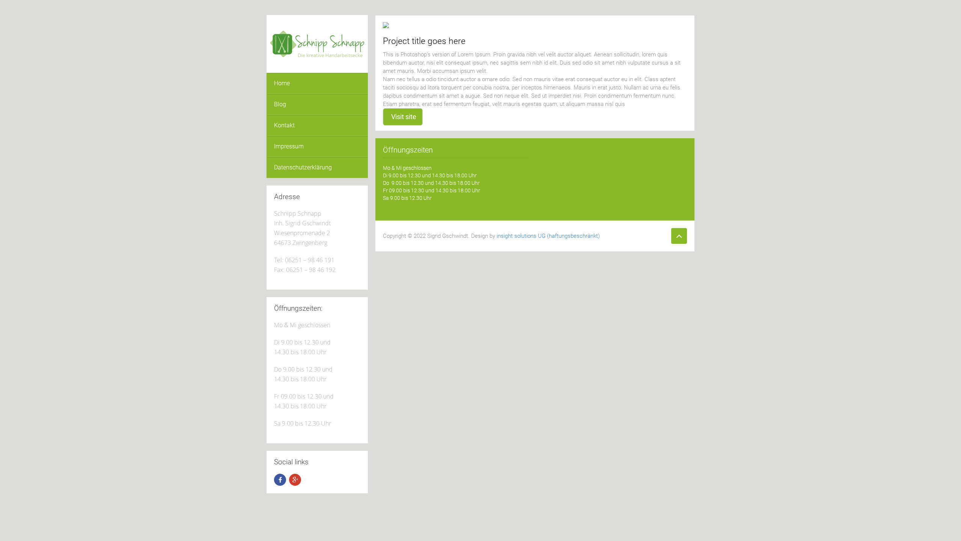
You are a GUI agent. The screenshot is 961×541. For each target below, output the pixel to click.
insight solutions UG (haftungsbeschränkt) (548, 236)
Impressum (289, 146)
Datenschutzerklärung (303, 167)
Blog (280, 104)
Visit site (403, 117)
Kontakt (284, 125)
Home (282, 83)
